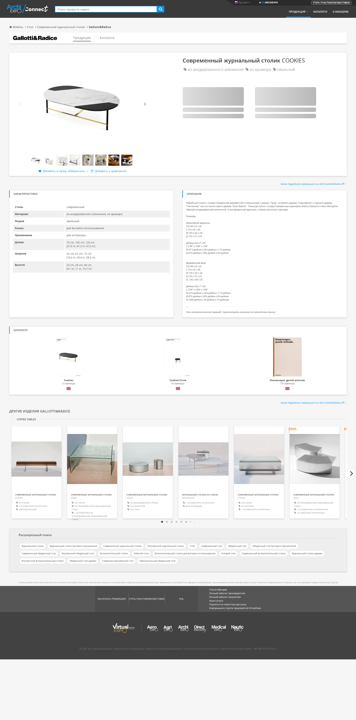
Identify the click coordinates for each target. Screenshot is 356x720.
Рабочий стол (141, 553)
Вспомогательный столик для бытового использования (185, 553)
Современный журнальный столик (122, 546)
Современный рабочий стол (117, 560)
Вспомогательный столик (114, 553)
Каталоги (320, 11)
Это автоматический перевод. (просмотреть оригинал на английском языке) (230, 312)
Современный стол (211, 546)
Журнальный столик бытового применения (73, 546)
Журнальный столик (33, 546)
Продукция (297, 11)
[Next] (144, 104)
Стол (192, 546)
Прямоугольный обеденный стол (157, 560)
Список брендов (218, 589)
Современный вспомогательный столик (264, 553)
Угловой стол (228, 553)
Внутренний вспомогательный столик (43, 560)
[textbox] (106, 9)
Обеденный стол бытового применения (274, 546)
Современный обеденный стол (39, 553)
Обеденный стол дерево (83, 560)
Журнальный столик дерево (307, 553)
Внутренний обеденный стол (78, 553)
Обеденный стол (237, 546)
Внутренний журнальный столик (166, 546)
